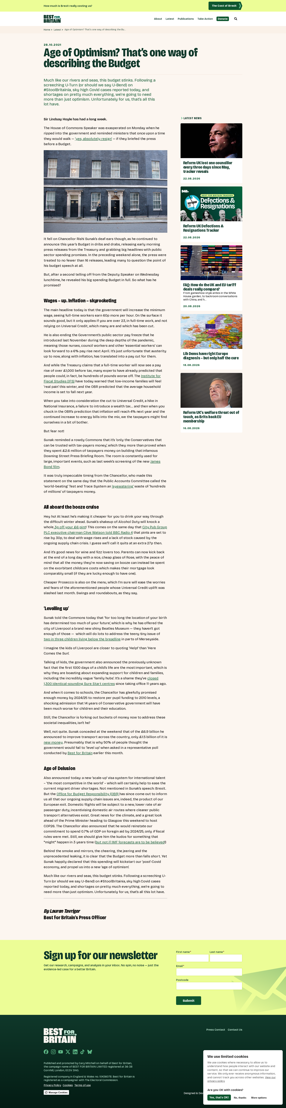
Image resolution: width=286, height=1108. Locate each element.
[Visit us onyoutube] (60, 1052)
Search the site (235, 19)
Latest (170, 18)
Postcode (182, 980)
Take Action (205, 18)
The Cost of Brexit (224, 5)
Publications (186, 18)
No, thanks (240, 1097)
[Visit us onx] (68, 1052)
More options (259, 1097)
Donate (223, 18)
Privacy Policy (52, 1085)
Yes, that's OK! (219, 1097)
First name (183, 952)
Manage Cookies (58, 1092)
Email (180, 966)
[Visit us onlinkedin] (75, 1052)
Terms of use (82, 1085)
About (158, 18)
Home (47, 29)
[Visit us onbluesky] (89, 1052)
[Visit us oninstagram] (53, 1052)
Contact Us (235, 1029)
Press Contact (215, 1029)
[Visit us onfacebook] (46, 1052)
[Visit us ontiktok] (82, 1052)
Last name (217, 952)
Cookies (68, 1085)
